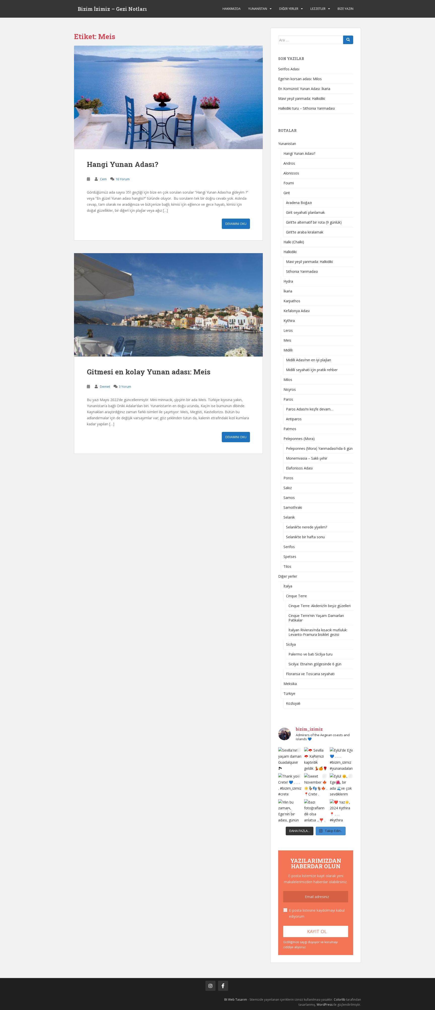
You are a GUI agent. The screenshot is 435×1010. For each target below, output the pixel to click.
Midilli (288, 350)
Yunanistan (257, 9)
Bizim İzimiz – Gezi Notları (112, 9)
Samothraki (292, 507)
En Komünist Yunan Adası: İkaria (304, 88)
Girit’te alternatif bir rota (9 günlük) (314, 222)
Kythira (289, 320)
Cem (103, 179)
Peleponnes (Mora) (299, 438)
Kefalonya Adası (296, 310)
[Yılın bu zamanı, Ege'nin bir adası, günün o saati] (290, 811)
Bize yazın (345, 9)
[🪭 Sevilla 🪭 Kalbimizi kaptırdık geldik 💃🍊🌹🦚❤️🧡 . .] (316, 759)
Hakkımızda (232, 9)
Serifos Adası (288, 69)
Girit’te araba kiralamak (304, 232)
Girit (286, 192)
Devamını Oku (235, 224)
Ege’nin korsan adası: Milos (300, 78)
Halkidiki (290, 251)
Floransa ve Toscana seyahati (310, 673)
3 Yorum (125, 386)
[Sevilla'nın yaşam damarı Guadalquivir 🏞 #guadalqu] (290, 759)
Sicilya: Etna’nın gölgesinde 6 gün (314, 664)
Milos (287, 379)
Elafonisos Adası (299, 468)
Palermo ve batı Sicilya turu (310, 654)
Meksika (290, 683)
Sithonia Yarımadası (302, 271)
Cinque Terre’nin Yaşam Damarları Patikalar (316, 617)
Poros (288, 478)
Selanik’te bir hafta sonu (305, 536)
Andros (289, 163)
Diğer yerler (288, 9)
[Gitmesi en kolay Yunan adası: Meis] (168, 305)
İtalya (287, 586)
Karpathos (291, 301)
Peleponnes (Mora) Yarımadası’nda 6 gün (319, 448)
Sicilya (291, 644)
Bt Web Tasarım (235, 999)
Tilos (287, 566)
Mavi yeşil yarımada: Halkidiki (301, 98)
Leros (288, 330)
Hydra (288, 281)
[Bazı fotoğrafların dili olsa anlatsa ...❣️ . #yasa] (316, 811)
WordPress (325, 1004)
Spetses (289, 556)
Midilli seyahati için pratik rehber (312, 369)
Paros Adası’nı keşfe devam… (309, 409)
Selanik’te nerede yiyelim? (306, 527)
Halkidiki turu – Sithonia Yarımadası (306, 108)
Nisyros (289, 389)
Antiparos (294, 419)
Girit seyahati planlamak (305, 212)
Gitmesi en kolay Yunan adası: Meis (148, 371)
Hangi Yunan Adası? (122, 164)
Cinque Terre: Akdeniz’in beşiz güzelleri (319, 605)
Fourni (288, 183)
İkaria (287, 291)
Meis (287, 340)
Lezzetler (317, 9)
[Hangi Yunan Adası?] (168, 97)
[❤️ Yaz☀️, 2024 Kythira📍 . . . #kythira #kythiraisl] (341, 811)
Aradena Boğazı (299, 202)
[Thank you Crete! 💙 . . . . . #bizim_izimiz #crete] (290, 785)
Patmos (289, 428)
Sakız (287, 487)
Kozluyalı (293, 703)
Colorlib (339, 999)
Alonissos (291, 173)
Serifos (289, 546)
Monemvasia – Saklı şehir (306, 458)
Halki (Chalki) (293, 242)
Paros (288, 399)
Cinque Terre (296, 595)
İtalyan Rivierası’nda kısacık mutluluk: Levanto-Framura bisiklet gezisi (317, 632)
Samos (289, 497)
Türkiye (289, 693)
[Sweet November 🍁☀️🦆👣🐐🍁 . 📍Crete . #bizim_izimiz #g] (316, 785)
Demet (105, 386)
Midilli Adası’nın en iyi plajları (308, 360)
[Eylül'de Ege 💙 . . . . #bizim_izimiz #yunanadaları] (341, 759)
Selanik (289, 517)
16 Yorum (123, 179)
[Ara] (348, 40)
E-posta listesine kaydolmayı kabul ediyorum (317, 913)
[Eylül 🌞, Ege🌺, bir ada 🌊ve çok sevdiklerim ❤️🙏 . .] (341, 785)
